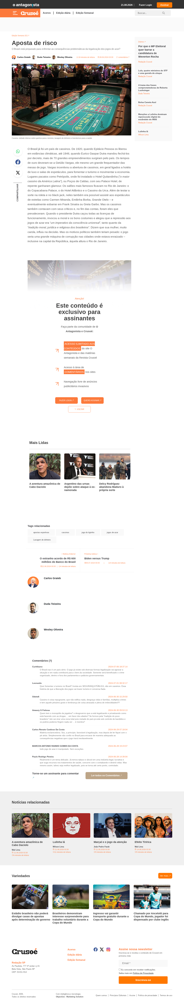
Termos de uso (166, 995)
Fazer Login (145, 5)
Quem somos (101, 995)
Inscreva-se (143, 979)
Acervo (47, 13)
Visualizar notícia (38, 455)
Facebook (17, 162)
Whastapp (17, 151)
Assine (132, 995)
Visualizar (143, 42)
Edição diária (63, 13)
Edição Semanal (85, 13)
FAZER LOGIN (65, 400)
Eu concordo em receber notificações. (138, 970)
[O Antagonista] (26, 5)
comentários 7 (123, 57)
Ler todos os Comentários (105, 775)
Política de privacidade (147, 995)
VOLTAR (80, 409)
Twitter (17, 172)
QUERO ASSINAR (92, 400)
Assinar (164, 5)
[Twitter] (102, 949)
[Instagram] (108, 949)
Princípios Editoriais (118, 995)
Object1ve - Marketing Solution (69, 997)
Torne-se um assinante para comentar (55, 773)
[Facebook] (96, 949)
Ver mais (164, 875)
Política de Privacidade (143, 973)
